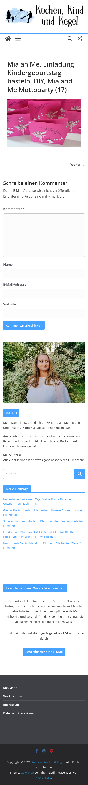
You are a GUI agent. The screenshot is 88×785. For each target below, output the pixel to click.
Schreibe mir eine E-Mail (44, 652)
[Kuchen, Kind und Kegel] (8, 38)
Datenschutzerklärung (18, 713)
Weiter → (77, 164)
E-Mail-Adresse (14, 284)
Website (9, 304)
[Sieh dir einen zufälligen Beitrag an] (80, 38)
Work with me (13, 696)
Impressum (11, 705)
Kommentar (14, 209)
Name (8, 264)
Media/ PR (10, 688)
